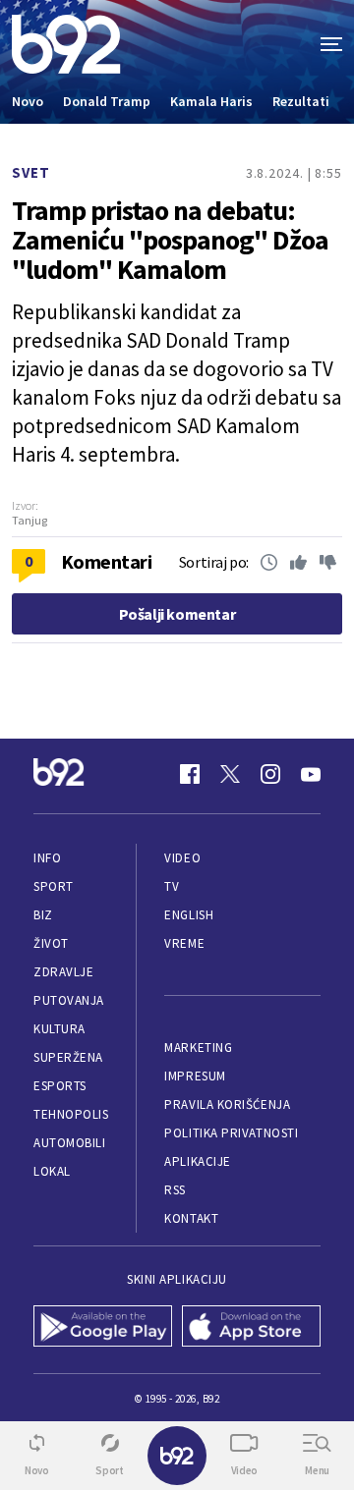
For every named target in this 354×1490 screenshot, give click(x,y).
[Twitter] (230, 774)
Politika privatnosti (231, 1133)
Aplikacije (197, 1161)
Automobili (69, 1142)
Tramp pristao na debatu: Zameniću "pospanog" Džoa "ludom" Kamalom (170, 239)
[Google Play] (102, 1328)
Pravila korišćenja (227, 1104)
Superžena (68, 1057)
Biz (43, 915)
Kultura (59, 1029)
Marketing (198, 1047)
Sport (53, 886)
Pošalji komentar (177, 614)
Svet (31, 172)
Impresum (194, 1076)
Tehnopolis (70, 1114)
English (188, 915)
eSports (60, 1085)
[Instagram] (270, 774)
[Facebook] (190, 774)
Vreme (184, 943)
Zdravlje (63, 972)
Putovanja (68, 1000)
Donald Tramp (106, 101)
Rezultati (300, 101)
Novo (27, 101)
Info (47, 858)
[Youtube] (311, 774)
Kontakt (191, 1218)
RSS (175, 1190)
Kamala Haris (211, 101)
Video (182, 858)
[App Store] (251, 1328)
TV (171, 886)
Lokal (52, 1171)
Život (51, 943)
